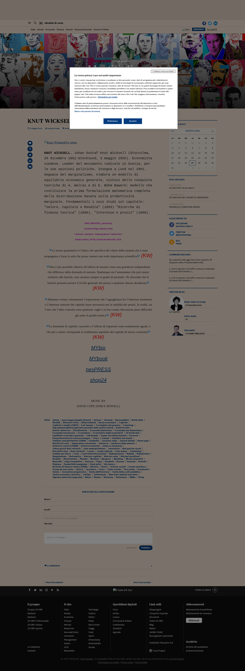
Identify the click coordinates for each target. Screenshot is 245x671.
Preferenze (113, 121)
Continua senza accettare (163, 71)
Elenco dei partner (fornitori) (87, 111)
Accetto (133, 121)
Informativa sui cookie (107, 97)
